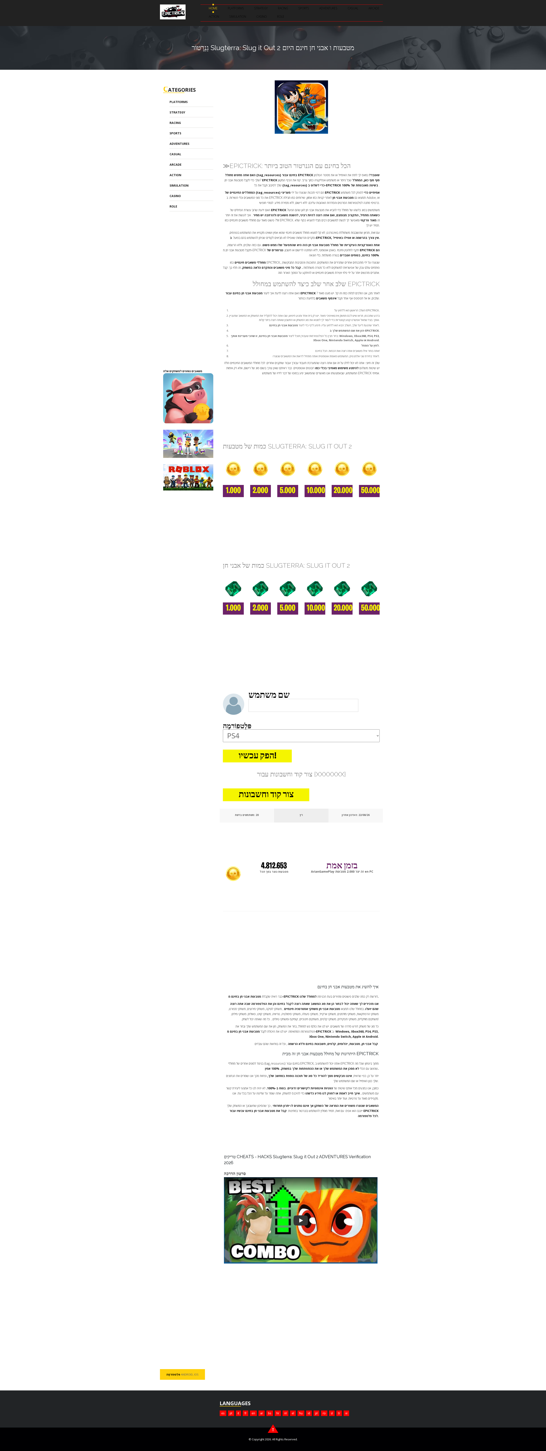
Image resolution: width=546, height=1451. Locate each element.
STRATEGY (261, 8)
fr (245, 1413)
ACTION (214, 17)
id (309, 1413)
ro (324, 1413)
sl (332, 1413)
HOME (213, 8)
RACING (283, 8)
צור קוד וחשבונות (266, 795)
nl (285, 1413)
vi (346, 1413)
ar (261, 1413)
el (293, 1413)
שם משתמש (269, 696)
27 (257, 815)
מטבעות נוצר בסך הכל (274, 872)
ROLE (280, 17)
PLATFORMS (236, 8)
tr (339, 1413)
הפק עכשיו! (257, 756)
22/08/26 (364, 815)
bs (269, 1413)
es (223, 1413)
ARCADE (374, 8)
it (238, 1413)
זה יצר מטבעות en (342, 871)
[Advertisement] (195, 293)
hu (301, 1413)
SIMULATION (237, 17)
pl (316, 1413)
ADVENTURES (328, 8)
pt (231, 1413)
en (253, 1413)
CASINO (261, 17)
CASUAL (353, 8)
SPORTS (303, 8)
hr (277, 1413)
